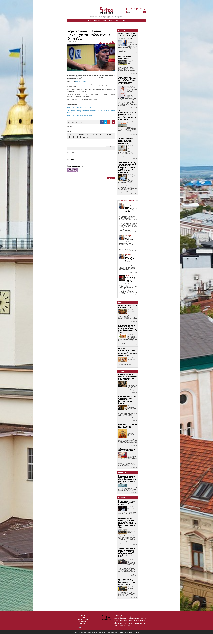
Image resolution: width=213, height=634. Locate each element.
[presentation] (69, 134)
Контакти (83, 617)
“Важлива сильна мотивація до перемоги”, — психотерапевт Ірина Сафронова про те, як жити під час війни (127, 80)
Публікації (97, 20)
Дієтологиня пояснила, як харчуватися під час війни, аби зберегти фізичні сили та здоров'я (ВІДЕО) (127, 328)
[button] (69, 134)
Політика (123, 20)
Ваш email (71, 159)
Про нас (83, 615)
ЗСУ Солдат (128, 204)
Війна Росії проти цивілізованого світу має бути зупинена (131, 208)
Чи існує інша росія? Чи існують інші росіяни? (130, 258)
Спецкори (83, 623)
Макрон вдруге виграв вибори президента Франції (126, 502)
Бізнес (110, 20)
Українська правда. (80, 82)
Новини (89, 20)
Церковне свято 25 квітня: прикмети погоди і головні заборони (127, 426)
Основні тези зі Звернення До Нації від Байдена (130, 279)
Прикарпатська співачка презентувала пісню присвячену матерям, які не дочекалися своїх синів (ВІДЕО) (127, 479)
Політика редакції (83, 619)
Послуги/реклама (83, 621)
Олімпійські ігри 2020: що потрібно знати (79, 107)
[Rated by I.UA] (83, 627)
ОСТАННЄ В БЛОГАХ (128, 200)
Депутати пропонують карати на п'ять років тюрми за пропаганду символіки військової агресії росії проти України (126, 552)
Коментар (70, 131)
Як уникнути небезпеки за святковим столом (127, 306)
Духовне (120, 17)
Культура (106, 17)
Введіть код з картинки (75, 166)
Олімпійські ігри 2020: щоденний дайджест (79, 115)
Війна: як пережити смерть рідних (125, 57)
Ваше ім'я (70, 153)
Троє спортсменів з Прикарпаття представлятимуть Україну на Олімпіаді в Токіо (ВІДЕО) (91, 111)
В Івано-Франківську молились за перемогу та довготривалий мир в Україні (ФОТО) (127, 377)
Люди (92, 17)
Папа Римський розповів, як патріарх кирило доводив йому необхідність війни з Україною (127, 399)
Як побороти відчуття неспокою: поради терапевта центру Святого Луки (126, 140)
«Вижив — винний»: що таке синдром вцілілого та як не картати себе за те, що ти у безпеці (127, 36)
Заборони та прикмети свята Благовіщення (126, 450)
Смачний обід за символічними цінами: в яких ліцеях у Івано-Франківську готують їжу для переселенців (127, 351)
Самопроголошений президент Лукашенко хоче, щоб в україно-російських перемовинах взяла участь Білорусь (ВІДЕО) (127, 523)
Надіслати (110, 178)
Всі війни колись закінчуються (130, 238)
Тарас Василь (129, 275)
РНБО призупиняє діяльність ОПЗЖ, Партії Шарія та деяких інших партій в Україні (127, 581)
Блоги (104, 20)
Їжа (96, 17)
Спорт (116, 20)
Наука (100, 17)
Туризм (113, 17)
